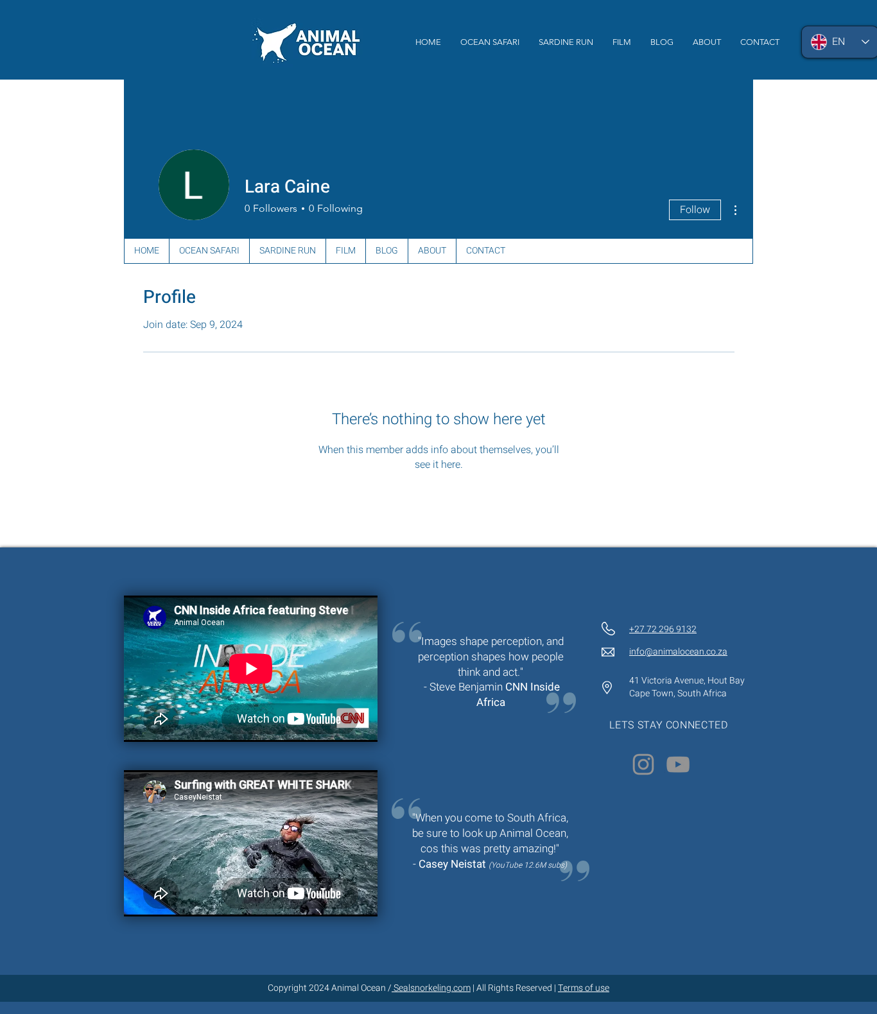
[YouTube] (678, 764)
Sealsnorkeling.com (431, 988)
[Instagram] (643, 764)
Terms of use (583, 988)
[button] (622, 42)
